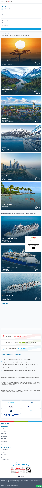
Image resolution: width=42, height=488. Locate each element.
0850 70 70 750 (38, 1)
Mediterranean (4, 436)
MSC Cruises (3, 452)
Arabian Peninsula (4, 443)
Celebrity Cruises (4, 456)
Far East (2, 428)
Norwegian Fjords (4, 434)
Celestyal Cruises (4, 449)
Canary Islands (4, 444)
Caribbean (3, 439)
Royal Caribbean (4, 454)
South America (4, 431)
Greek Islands (3, 433)
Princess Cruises (4, 457)
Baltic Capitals (3, 438)
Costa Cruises (3, 451)
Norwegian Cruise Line (5, 459)
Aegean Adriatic (4, 441)
